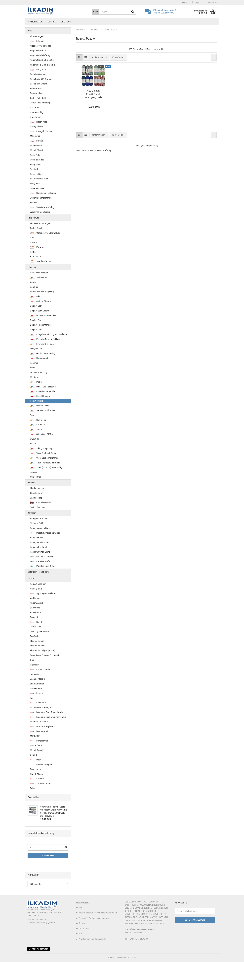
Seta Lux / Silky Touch (46, 410)
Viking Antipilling (44, 448)
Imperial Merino (43, 669)
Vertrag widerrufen (38, 949)
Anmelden (48, 855)
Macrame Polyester (39, 721)
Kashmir (34, 363)
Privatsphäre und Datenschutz (92, 939)
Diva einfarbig (36, 112)
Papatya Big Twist (38, 547)
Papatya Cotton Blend (40, 552)
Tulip (32, 788)
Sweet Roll (35, 439)
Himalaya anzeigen (39, 272)
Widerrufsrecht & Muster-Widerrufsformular (98, 913)
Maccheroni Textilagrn (40, 707)
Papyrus (40, 247)
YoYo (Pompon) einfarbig (48, 462)
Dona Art (34, 242)
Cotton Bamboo (37, 507)
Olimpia (33, 755)
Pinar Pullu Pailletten (46, 386)
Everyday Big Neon (45, 344)
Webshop (112, 957)
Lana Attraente (37, 683)
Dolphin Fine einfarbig (40, 325)
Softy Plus (35, 183)
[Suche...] (132, 12)
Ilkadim (31, 482)
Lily (31, 698)
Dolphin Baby (36, 306)
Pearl (38, 759)
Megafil (39, 141)
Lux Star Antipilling (38, 372)
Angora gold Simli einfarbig (42, 65)
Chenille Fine (36, 498)
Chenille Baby (36, 493)
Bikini (38, 296)
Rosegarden (35, 769)
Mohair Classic (37, 150)
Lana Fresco (36, 688)
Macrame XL (42, 731)
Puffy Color (35, 155)
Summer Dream (43, 783)
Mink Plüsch (36, 745)
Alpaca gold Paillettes (46, 593)
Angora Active (36, 603)
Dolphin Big (35, 320)
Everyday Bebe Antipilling (48, 339)
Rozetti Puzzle (36, 401)
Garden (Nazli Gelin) (45, 353)
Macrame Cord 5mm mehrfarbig (51, 717)
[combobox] (99, 57)
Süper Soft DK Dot (44, 434)
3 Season (40, 41)
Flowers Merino (37, 645)
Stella (39, 429)
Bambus (34, 287)
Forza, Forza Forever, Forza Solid (45, 655)
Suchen (52, 21)
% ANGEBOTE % (35, 21)
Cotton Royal (36, 228)
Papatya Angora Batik (40, 528)
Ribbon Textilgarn (44, 764)
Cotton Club (35, 626)
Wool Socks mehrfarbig (47, 458)
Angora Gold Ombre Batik (42, 60)
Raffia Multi (35, 256)
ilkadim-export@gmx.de (44, 922)
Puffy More (35, 164)
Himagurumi (42, 358)
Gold (32, 660)
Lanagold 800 (36, 126)
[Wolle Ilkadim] (57, 11)
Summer (40, 778)
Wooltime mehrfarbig (40, 212)
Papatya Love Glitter (45, 566)
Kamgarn (32, 513)
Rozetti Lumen (43, 396)
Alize (30, 30)
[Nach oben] (235, 957)
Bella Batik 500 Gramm (40, 79)
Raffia (33, 252)
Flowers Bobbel (37, 641)
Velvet (33, 443)
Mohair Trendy (36, 750)
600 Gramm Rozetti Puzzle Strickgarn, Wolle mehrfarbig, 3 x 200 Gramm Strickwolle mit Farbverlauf (93, 94)
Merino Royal (36, 145)
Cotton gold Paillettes (40, 631)
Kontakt (82, 923)
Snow (32, 415)
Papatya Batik (36, 537)
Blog (80, 907)
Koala (32, 367)
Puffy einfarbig (37, 159)
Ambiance (35, 598)
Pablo (39, 382)
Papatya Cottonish (44, 556)
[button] (184, 2)
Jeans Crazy (35, 674)
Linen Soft (41, 702)
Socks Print (41, 420)
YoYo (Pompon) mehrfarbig (49, 467)
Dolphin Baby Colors (39, 310)
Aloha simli (41, 277)
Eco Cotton (35, 636)
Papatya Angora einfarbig (48, 533)
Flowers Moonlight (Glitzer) (42, 650)
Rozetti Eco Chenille (45, 391)
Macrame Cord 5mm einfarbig (50, 712)
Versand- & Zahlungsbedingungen (94, 918)
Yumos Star (35, 477)
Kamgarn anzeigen (38, 518)
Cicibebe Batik (36, 523)
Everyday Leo (36, 348)
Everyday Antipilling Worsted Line (51, 334)
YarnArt (31, 578)
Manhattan (35, 736)
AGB (80, 934)
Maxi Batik (35, 136)
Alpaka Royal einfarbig (40, 46)
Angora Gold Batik (38, 50)
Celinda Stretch (43, 301)
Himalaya (32, 267)
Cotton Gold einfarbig (40, 102)
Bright (39, 622)
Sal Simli (34, 169)
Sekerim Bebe (36, 174)
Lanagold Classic (44, 131)
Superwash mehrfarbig (40, 198)
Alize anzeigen (36, 36)
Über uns (66, 21)
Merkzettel (211, 2)
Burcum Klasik (37, 93)
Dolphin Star (35, 329)
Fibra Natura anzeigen (40, 223)
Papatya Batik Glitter (39, 542)
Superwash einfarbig (46, 193)
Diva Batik (35, 107)
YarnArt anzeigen (38, 584)
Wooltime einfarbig (45, 207)
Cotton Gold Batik (38, 98)
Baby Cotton (35, 612)
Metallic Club (42, 741)
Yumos (33, 472)
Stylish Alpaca (36, 774)
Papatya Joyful (43, 561)
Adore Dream (36, 589)
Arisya (33, 282)
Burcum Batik (36, 88)
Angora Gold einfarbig (40, 55)
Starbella (40, 424)
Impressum (84, 928)
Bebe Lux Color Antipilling (42, 291)
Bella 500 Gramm (38, 74)
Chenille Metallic (44, 502)
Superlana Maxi (37, 188)
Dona (32, 237)
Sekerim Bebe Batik (39, 178)
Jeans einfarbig (37, 679)
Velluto (33, 202)
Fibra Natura (33, 218)
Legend (39, 693)
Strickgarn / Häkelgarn (38, 572)
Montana (34, 377)
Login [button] (197, 2)
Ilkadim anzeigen (38, 488)
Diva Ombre (35, 117)
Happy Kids (41, 122)
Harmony (34, 665)
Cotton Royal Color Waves (48, 233)
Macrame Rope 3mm (46, 726)
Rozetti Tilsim (42, 405)
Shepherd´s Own (44, 261)
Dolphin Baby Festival (46, 315)
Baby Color (35, 607)
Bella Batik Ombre (38, 83)
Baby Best (41, 69)
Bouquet (34, 617)
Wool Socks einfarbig (46, 453)
